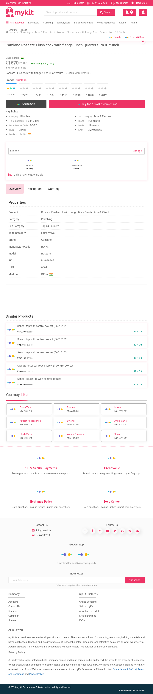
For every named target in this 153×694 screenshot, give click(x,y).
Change (137, 151)
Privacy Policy (36, 674)
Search (108, 12)
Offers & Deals (138, 37)
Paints (134, 22)
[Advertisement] (76, 299)
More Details (81, 73)
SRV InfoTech (138, 690)
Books (24, 29)
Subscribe (134, 580)
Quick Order (122, 2)
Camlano (21, 80)
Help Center (77, 2)
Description (34, 189)
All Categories (17, 22)
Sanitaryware (63, 22)
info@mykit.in (43, 530)
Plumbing (48, 22)
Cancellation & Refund (124, 669)
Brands (117, 37)
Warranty (54, 189)
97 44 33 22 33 (99, 2)
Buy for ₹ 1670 (99, 104)
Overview (15, 189)
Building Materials (83, 22)
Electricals (33, 22)
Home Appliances (106, 22)
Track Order (141, 2)
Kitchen (123, 22)
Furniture (12, 29)
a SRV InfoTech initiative (18, 2)
